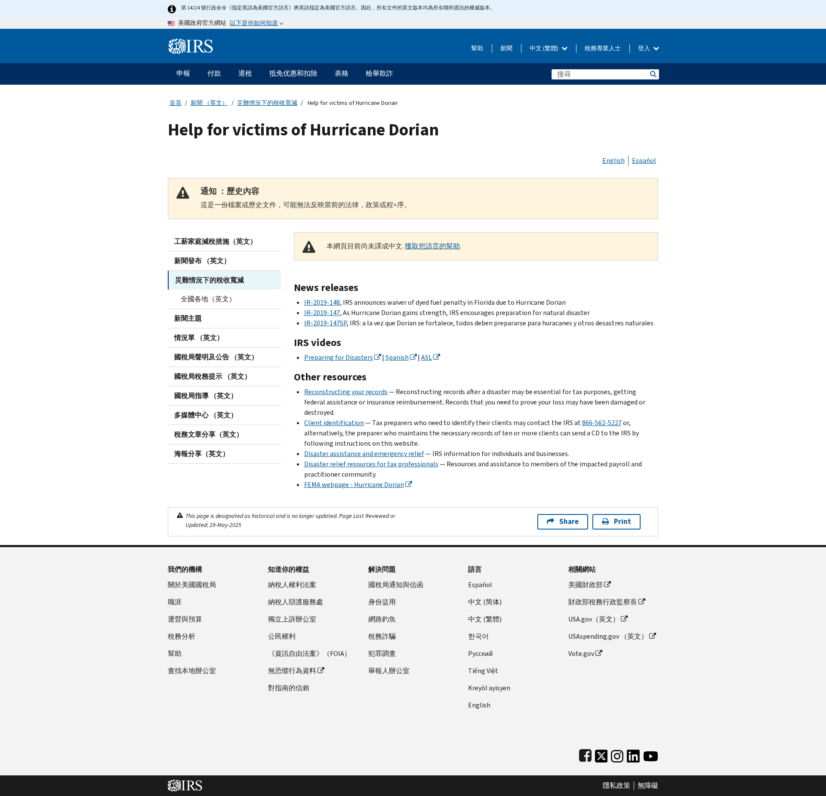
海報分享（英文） (201, 453)
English (613, 160)
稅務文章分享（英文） (208, 434)
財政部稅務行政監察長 (602, 601)
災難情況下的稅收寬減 (267, 103)
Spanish (397, 357)
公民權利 (282, 636)
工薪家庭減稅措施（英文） (215, 241)
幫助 (477, 48)
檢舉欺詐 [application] (379, 73)
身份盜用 (382, 601)
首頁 (176, 103)
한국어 (478, 636)
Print (622, 522)
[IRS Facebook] (585, 754)
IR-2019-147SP (325, 323)
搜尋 (652, 74)
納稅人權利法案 (292, 584)
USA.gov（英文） (594, 619)
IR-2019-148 (322, 302)
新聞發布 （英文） (202, 260)
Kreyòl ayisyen (489, 687)
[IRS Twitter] (601, 754)
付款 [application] (214, 73)
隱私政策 (616, 785)
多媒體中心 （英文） (205, 414)
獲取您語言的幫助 (432, 246)
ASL (426, 357)
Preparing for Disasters (338, 357)
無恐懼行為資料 (292, 670)
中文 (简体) (485, 601)
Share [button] (569, 522)
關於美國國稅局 (192, 584)
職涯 (175, 601)
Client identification (334, 422)
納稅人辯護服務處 (295, 601)
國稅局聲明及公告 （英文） (216, 356)
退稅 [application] (245, 73)
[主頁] (191, 43)
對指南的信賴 (288, 687)
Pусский (480, 653)
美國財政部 (585, 584)
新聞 (506, 48)
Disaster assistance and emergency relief (364, 453)
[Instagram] (617, 754)
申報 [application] (183, 73)
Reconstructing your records (346, 391)
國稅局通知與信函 (395, 584)
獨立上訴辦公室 (292, 619)
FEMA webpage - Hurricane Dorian (354, 484)
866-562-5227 (602, 422)
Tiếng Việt (483, 670)
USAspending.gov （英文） (608, 636)
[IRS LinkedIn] (633, 754)
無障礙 (648, 785)
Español (644, 160)
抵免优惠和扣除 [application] (293, 73)
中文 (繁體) (545, 48)
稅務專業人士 (603, 48)
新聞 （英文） (209, 103)
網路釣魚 (382, 619)
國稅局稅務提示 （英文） (212, 376)
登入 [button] (644, 48)
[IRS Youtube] (650, 754)
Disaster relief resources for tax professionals (371, 463)
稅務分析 (181, 636)
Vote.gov (581, 653)
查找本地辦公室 (192, 670)
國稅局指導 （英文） (205, 395)
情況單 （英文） (199, 337)
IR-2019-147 (322, 312)
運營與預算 (185, 619)
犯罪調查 (382, 653)
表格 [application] (341, 73)
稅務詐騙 (382, 636)
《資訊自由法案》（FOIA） (309, 653)
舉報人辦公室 (389, 670)
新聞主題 (188, 318)
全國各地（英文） (208, 298)
